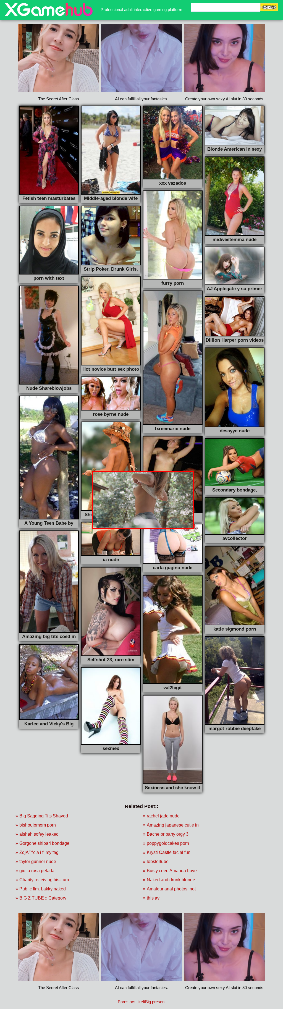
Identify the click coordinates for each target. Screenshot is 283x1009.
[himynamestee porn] (49, 14)
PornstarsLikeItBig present (142, 1001)
